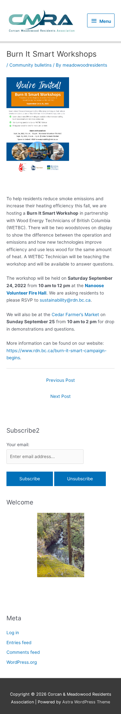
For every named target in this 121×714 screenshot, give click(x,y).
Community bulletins (30, 65)
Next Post (60, 396)
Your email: (17, 444)
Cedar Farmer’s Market (75, 314)
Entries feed (18, 642)
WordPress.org (21, 662)
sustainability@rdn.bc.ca (65, 300)
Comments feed (23, 652)
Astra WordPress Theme (86, 702)
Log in (12, 632)
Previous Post (60, 380)
